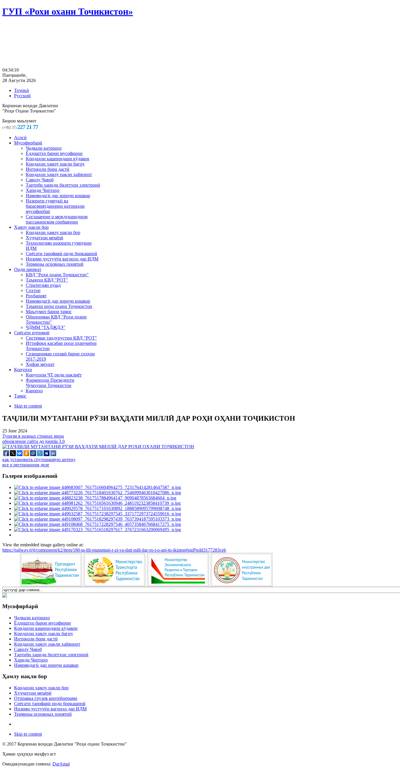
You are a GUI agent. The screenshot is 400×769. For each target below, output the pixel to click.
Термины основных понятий (43, 714)
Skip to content (28, 405)
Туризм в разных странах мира (33, 436)
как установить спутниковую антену (39, 459)
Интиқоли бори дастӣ (36, 638)
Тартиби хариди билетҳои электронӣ (51, 654)
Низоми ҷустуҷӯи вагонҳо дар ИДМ (50, 708)
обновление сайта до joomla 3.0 (33, 441)
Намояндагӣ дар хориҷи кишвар (46, 665)
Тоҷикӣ (21, 90)
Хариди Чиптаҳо (31, 659)
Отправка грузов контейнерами (45, 698)
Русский (22, 95)
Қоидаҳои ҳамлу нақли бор (41, 687)
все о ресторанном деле (25, 464)
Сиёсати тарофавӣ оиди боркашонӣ (50, 703)
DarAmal (61, 763)
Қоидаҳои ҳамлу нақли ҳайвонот (47, 644)
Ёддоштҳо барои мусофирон (42, 622)
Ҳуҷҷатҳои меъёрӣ (33, 692)
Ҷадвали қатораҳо (32, 617)
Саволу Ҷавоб (28, 649)
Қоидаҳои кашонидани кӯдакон (46, 628)
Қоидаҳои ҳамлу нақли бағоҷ (43, 633)
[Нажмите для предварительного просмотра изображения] (98, 446)
